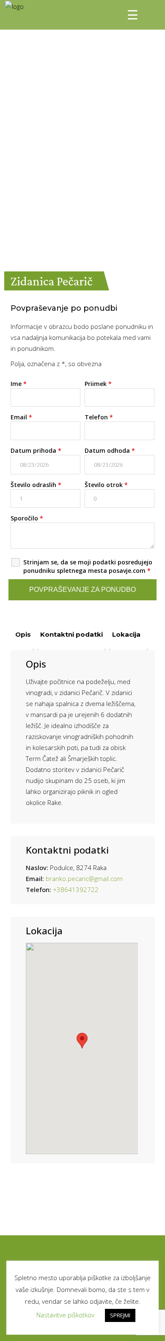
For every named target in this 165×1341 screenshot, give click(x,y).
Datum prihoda (36, 450)
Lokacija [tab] (126, 634)
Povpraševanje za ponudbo (82, 589)
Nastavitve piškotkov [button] (65, 1315)
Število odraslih (36, 485)
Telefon (99, 417)
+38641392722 (76, 889)
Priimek (98, 384)
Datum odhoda (110, 450)
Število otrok (106, 485)
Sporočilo (27, 518)
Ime (19, 384)
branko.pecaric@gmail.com (84, 878)
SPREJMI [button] (120, 1315)
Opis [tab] (23, 634)
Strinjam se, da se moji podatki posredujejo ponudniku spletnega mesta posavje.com (87, 566)
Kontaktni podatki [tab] (71, 634)
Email (21, 417)
